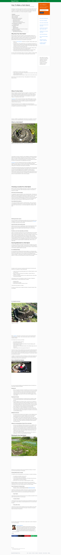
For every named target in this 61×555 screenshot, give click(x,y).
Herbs (13, 547)
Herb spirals (13, 162)
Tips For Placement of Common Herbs (17, 31)
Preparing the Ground (15, 27)
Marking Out (14, 26)
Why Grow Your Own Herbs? (16, 15)
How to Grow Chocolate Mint (44, 18)
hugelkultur (15, 335)
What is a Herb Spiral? (15, 17)
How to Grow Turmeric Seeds (44, 22)
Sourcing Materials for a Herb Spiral (16, 23)
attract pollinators (19, 41)
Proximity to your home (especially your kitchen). (19, 22)
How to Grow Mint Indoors (43, 34)
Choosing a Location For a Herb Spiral (17, 18)
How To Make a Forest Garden (16, 549)
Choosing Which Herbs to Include (17, 30)
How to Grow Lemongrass (43, 20)
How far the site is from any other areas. (18, 21)
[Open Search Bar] (49, 1)
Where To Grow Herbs (15, 16)
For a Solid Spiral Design (16, 24)
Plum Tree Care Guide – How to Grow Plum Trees (18, 548)
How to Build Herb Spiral (15, 25)
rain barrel (34, 221)
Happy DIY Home (14, 1)
